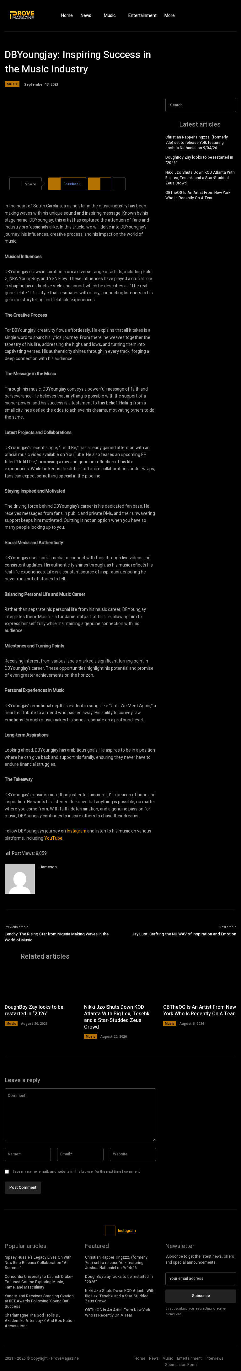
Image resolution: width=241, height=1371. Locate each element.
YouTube (53, 838)
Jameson (48, 867)
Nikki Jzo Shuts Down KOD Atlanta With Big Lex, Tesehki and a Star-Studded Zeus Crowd (200, 178)
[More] (119, 184)
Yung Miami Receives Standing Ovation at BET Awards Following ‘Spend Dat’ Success (39, 1301)
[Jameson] (20, 879)
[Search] (229, 105)
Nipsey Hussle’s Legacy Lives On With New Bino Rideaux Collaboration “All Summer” (38, 1263)
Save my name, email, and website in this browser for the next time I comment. (77, 1171)
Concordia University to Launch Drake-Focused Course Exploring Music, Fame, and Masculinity (39, 1282)
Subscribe (201, 1296)
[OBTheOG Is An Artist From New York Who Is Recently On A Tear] (199, 983)
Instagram (76, 831)
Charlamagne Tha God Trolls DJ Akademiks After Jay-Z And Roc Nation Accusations (40, 1320)
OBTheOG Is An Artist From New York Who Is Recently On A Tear (197, 195)
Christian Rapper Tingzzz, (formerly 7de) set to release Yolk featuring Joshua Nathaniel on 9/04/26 (196, 142)
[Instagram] (219, 15)
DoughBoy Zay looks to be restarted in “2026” (199, 160)
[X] (230, 15)
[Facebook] (208, 15)
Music (12, 84)
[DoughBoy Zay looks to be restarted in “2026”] (41, 983)
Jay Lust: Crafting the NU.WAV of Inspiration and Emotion (184, 934)
